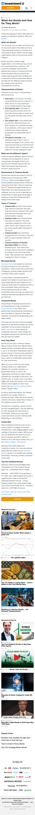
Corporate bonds (7, 309)
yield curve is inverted (18, 386)
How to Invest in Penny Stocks (13, 744)
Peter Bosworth (10, 27)
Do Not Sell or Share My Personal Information (15, 802)
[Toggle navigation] (31, 8)
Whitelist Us (29, 798)
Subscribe (11, 8)
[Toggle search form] (26, 8)
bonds (3, 39)
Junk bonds (10, 329)
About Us (4, 798)
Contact (9, 798)
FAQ (31, 802)
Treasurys (5, 180)
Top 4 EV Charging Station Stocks (14, 747)
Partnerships (16, 798)
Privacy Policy (17, 800)
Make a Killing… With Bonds (15, 442)
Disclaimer (23, 798)
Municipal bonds (7, 264)
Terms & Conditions (17, 804)
